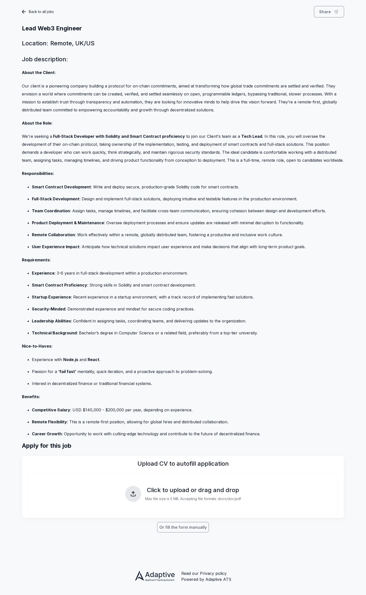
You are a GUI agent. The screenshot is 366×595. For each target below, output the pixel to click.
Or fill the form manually (183, 527)
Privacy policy (213, 573)
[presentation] (183, 494)
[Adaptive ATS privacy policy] (155, 576)
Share (325, 11)
